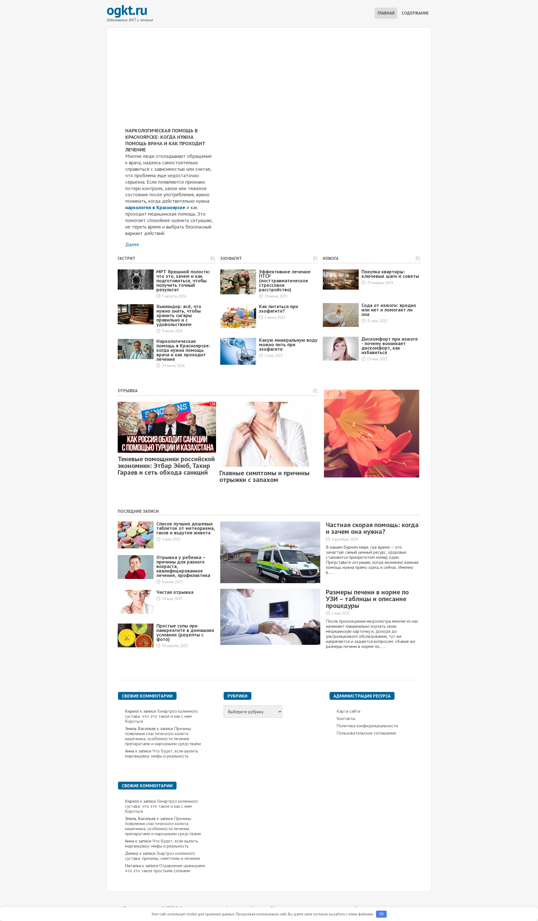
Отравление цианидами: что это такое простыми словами (165, 868)
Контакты (346, 718)
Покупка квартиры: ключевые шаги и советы (390, 273)
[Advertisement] (269, 66)
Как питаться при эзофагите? (278, 308)
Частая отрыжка (174, 592)
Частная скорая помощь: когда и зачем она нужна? (372, 528)
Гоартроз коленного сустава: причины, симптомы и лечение (162, 855)
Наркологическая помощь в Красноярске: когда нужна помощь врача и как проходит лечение (183, 350)
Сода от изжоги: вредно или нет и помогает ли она (388, 309)
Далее (132, 244)
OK (381, 913)
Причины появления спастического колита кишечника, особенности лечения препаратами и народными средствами (163, 736)
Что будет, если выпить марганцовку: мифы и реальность (161, 753)
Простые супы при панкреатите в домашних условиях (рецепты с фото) (185, 632)
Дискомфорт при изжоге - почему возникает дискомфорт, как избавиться (389, 346)
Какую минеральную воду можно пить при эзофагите (288, 344)
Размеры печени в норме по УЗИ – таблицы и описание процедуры (367, 599)
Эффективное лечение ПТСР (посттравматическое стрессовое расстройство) (284, 280)
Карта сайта (348, 711)
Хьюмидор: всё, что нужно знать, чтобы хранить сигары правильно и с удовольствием (178, 315)
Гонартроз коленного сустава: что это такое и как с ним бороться (161, 716)
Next (340, 393)
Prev (328, 393)
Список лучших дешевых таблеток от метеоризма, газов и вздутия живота (185, 528)
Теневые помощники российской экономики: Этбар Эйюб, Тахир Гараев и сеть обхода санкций (166, 465)
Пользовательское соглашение (366, 733)
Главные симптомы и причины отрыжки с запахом (264, 476)
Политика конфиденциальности (367, 725)
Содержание (415, 13)
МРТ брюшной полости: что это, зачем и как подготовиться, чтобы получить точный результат (183, 280)
